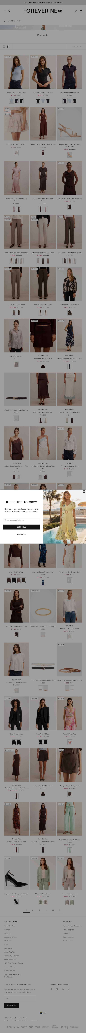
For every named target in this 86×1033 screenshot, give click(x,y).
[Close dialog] (84, 491)
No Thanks (21, 534)
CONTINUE (21, 527)
